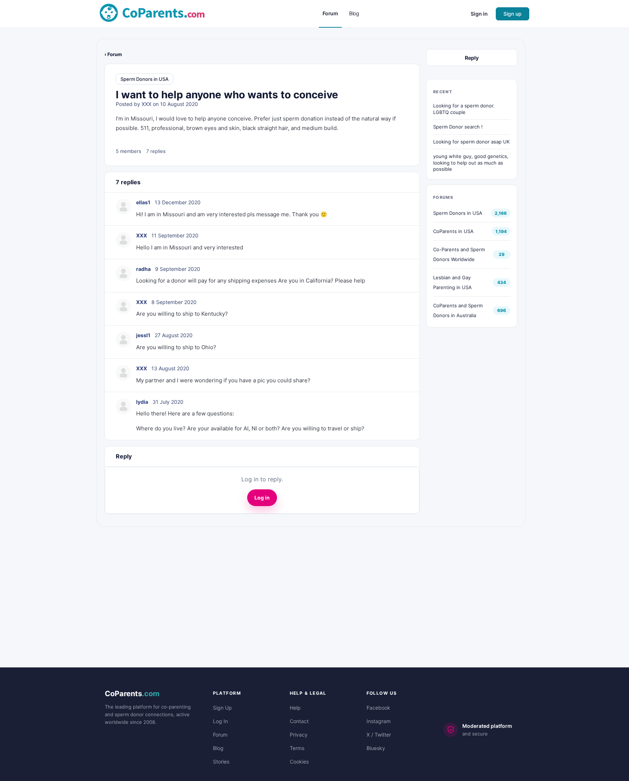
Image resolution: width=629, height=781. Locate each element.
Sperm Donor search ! (458, 127)
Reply (472, 58)
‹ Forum (113, 54)
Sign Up (222, 708)
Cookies (299, 761)
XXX (146, 104)
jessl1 (143, 335)
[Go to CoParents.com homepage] (152, 13)
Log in (262, 497)
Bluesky (376, 748)
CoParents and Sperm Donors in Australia (458, 310)
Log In (220, 721)
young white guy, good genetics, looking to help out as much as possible (471, 162)
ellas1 (143, 202)
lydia (142, 402)
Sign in (479, 14)
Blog (218, 748)
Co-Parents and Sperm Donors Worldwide (459, 254)
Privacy (299, 734)
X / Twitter (379, 734)
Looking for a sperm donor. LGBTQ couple (464, 109)
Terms (297, 748)
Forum (220, 734)
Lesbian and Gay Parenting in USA (452, 282)
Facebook (378, 708)
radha (143, 269)
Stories (221, 761)
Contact (299, 721)
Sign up (512, 14)
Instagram (379, 721)
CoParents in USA (453, 231)
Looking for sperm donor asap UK (471, 142)
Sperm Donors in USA (144, 79)
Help (295, 708)
